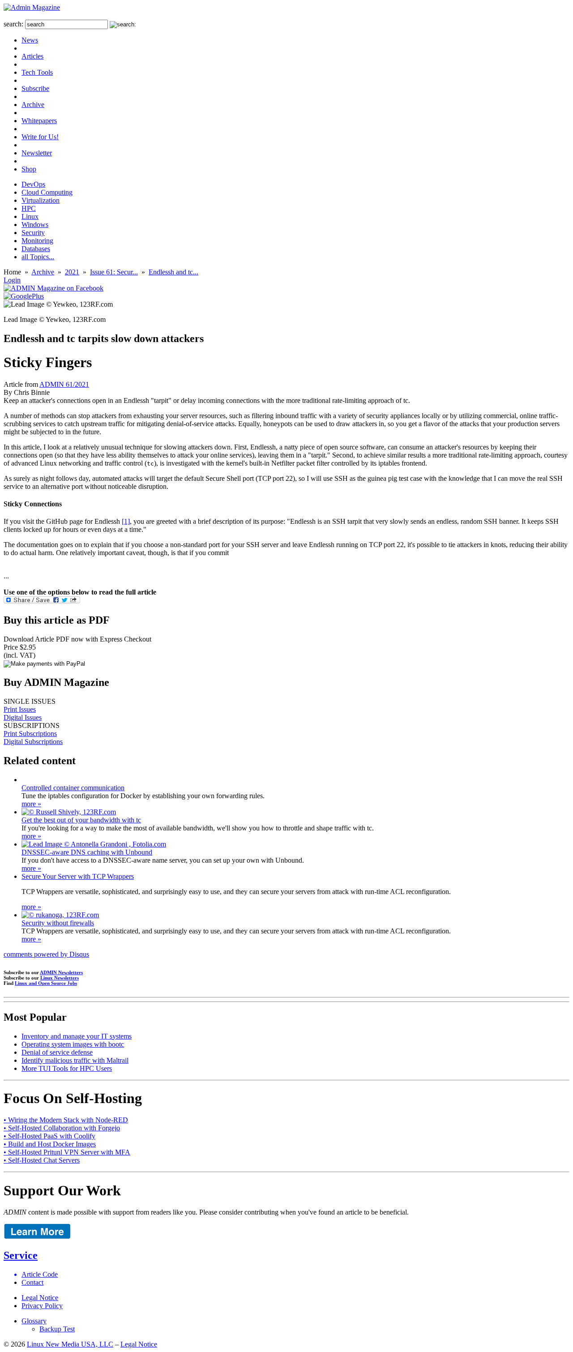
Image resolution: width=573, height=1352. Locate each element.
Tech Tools (37, 72)
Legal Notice (39, 1297)
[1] (126, 521)
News (29, 40)
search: (13, 24)
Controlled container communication (72, 788)
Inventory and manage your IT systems (76, 1036)
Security (33, 232)
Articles (32, 56)
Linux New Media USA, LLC (70, 1344)
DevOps (33, 184)
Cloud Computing (47, 192)
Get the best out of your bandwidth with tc (81, 820)
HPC (28, 208)
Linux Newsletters (59, 977)
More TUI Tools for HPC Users (66, 1068)
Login (12, 280)
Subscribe (35, 88)
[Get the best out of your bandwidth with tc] (68, 812)
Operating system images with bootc (72, 1044)
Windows (34, 224)
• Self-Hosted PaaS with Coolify (49, 1136)
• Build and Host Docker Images (50, 1144)
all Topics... (37, 257)
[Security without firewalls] (60, 915)
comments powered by (46, 954)
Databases (35, 248)
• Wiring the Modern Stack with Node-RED (66, 1120)
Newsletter (36, 153)
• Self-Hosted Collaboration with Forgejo (62, 1128)
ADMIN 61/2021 (64, 384)
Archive (32, 104)
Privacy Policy (42, 1305)
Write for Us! (40, 137)
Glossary (34, 1321)
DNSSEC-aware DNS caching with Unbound (86, 852)
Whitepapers (39, 120)
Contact (32, 1282)
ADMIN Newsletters (61, 972)
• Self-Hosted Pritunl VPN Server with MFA (67, 1152)
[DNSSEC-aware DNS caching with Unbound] (93, 844)
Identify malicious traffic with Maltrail (74, 1060)
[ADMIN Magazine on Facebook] (53, 288)
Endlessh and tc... (173, 272)
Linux (29, 216)
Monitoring (37, 240)
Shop (28, 169)
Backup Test (57, 1329)
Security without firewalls (57, 923)
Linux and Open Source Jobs (46, 983)
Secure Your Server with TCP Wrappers (77, 876)
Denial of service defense (57, 1052)
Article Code (39, 1274)
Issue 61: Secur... (114, 272)
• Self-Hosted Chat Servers (42, 1160)
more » (31, 804)
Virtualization (40, 200)
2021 (72, 272)
